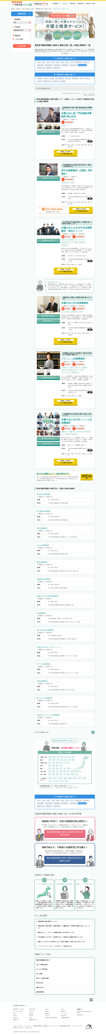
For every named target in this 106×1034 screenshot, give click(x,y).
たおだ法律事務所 (43, 545)
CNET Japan (32, 1009)
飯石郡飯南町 (65, 65)
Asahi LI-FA (63, 1015)
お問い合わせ (29, 1027)
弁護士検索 (65, 3)
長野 (57, 762)
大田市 (72, 62)
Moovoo (15, 1015)
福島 (73, 757)
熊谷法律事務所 (42, 562)
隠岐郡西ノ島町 (40, 68)
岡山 (53, 771)
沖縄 (77, 774)
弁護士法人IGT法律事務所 (74, 303)
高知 (79, 771)
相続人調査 (67, 78)
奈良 (61, 768)
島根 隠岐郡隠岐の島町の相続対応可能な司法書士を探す (65, 859)
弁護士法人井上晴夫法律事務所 (47, 596)
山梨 (53, 762)
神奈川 (53, 759)
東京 (50, 759)
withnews (15, 1017)
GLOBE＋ (47, 1011)
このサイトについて (18, 1026)
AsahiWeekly (80, 1014)
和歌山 (68, 768)
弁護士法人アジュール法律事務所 (48, 715)
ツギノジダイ (64, 1013)
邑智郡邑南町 (78, 62)
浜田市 (48, 62)
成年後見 (39, 81)
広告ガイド (21, 1027)
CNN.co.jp (31, 1011)
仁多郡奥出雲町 (73, 65)
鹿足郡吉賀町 (57, 65)
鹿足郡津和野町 (48, 65)
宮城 (66, 757)
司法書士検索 (80, 3)
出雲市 (43, 62)
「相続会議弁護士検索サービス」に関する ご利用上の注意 (52, 785)
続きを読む (82, 132)
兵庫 (53, 768)
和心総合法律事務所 (44, 494)
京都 (57, 768)
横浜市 (50, 778)
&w (17, 1011)
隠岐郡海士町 (49, 68)
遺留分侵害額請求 (60, 78)
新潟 (50, 762)
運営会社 (15, 1027)
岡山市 (73, 119)
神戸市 (74, 778)
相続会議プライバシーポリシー (50, 1026)
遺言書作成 (39, 78)
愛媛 (76, 771)
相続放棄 (52, 78)
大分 (65, 774)
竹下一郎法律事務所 (44, 664)
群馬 (73, 759)
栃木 (69, 759)
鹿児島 (72, 774)
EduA (14, 1013)
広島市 (73, 176)
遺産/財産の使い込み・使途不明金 (51, 81)
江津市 (53, 62)
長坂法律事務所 (42, 528)
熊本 (61, 774)
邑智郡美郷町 (40, 65)
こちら (68, 787)
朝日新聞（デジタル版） (18, 1009)
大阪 (50, 768)
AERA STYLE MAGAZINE (51, 1017)
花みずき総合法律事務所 (45, 630)
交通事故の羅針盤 (65, 1017)
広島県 (65, 176)
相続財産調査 (75, 78)
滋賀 (65, 768)
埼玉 (58, 759)
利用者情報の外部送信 (65, 1026)
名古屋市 (60, 778)
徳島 (72, 771)
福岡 (50, 774)
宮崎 (68, 774)
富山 (61, 762)
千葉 (62, 759)
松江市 (38, 62)
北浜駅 (80, 361)
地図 (90, 141)
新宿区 (73, 234)
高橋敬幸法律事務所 (44, 579)
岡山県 (65, 119)
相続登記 (82, 78)
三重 (61, 765)
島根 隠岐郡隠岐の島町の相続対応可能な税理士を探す (65, 833)
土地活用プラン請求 (90, 3)
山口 (57, 771)
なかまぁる (47, 1015)
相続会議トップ (56, 3)
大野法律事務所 (42, 681)
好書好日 (47, 1013)
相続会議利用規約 (37, 1026)
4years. (62, 1009)
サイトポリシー (28, 1026)
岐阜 (57, 765)
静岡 (53, 765)
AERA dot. (31, 1015)
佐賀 (53, 774)
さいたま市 (55, 781)
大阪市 (73, 361)
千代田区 (73, 306)
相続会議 (63, 1011)
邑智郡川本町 (86, 62)
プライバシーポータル (77, 1026)
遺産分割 (46, 78)
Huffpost (31, 1013)
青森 (54, 757)
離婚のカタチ (16, 1019)
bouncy (30, 1017)
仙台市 (50, 781)
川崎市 (61, 781)
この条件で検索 (21, 46)
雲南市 (57, 62)
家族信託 (88, 78)
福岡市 (70, 778)
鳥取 (61, 771)
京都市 (79, 778)
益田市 (62, 62)
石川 (65, 762)
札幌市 (65, 778)
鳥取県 (40, 496)
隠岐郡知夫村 (57, 68)
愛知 (50, 765)
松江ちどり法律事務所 (44, 698)
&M (14, 1011)
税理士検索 (72, 3)
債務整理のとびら (33, 1019)
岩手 (58, 757)
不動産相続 (62, 81)
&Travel (20, 1011)
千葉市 (66, 781)
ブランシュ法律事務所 (73, 358)
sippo (46, 1009)
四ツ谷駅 (81, 234)
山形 (69, 757)
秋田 (62, 757)
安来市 (67, 62)
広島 (50, 771)
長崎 (57, 774)
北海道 (50, 757)
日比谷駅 (81, 425)
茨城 (66, 759)
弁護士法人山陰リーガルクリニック (49, 647)
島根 (65, 771)
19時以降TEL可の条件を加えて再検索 (87, 477)
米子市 (48, 496)
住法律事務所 (41, 613)
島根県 (40, 530)
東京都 (65, 234)
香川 (68, 771)
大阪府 (65, 361)
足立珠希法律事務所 (44, 511)
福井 (68, 762)
